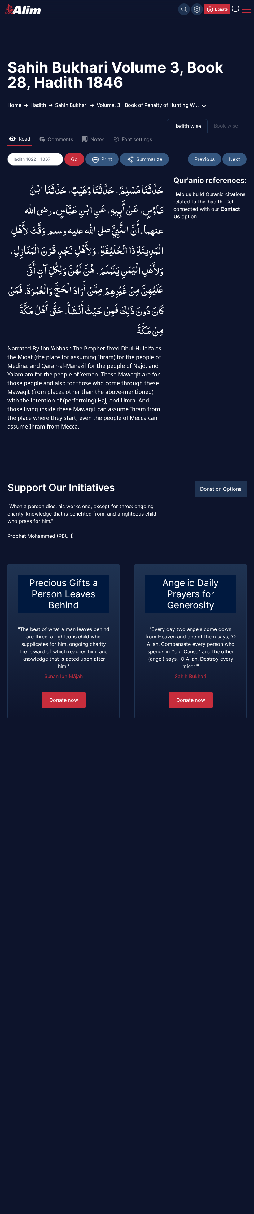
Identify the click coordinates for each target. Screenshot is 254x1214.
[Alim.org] (25, 9)
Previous (205, 159)
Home (14, 105)
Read (24, 139)
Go (74, 159)
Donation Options (220, 489)
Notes (97, 139)
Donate (221, 9)
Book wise (226, 126)
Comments (60, 139)
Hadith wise (187, 126)
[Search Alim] (184, 9)
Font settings (137, 139)
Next (234, 159)
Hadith (38, 105)
